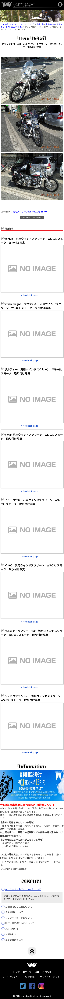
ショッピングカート (12, 976)
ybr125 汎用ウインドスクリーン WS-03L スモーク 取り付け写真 (32, 241)
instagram (41, 986)
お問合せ (46, 972)
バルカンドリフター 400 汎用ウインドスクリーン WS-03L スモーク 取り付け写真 (31, 633)
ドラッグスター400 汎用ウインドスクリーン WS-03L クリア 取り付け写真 (32, 45)
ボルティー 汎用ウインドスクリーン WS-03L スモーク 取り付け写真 (31, 371)
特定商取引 (30, 976)
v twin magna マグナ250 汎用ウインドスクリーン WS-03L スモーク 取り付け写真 (31, 306)
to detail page (30, 294)
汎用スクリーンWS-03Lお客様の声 (30, 211)
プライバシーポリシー (51, 976)
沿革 (37, 972)
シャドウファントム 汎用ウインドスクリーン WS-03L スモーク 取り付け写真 (32, 698)
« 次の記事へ (25, 217)
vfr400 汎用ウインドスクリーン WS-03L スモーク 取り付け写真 (31, 567)
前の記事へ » (38, 217)
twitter (23, 986)
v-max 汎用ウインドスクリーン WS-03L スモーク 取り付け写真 (32, 436)
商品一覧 (27, 972)
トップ (16, 972)
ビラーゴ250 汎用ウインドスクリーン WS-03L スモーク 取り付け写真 (30, 502)
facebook (32, 986)
